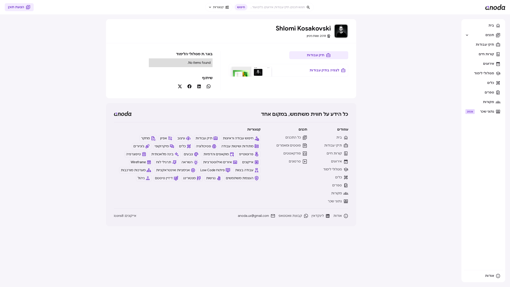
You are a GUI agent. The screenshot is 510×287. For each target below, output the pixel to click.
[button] (218, 7)
